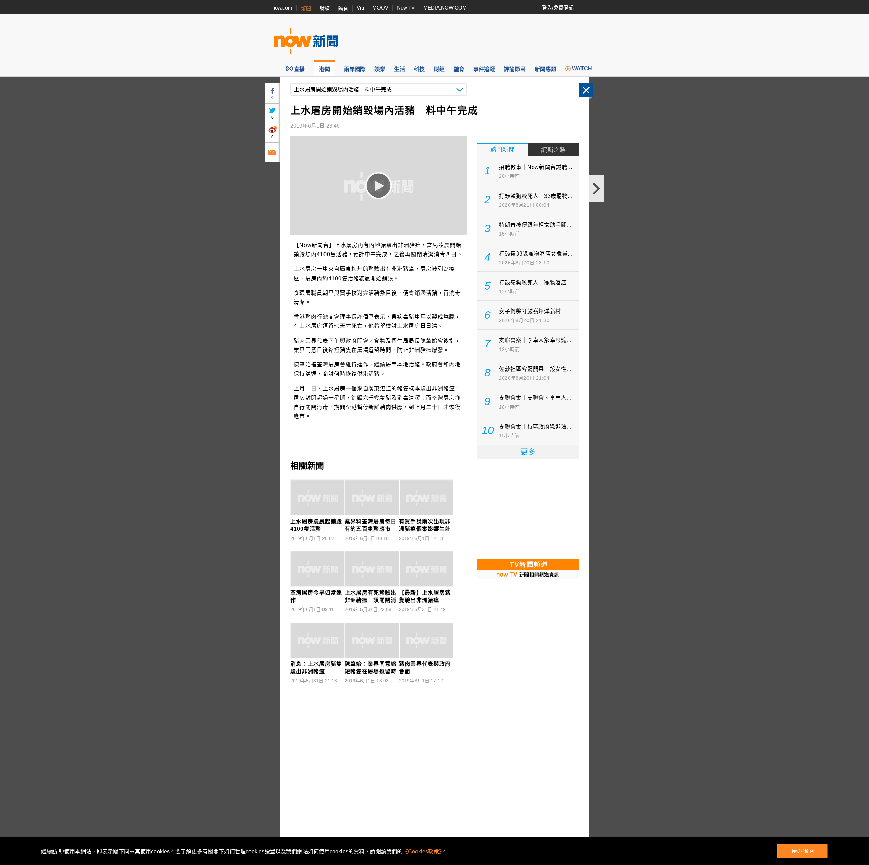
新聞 (306, 9)
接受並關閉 (803, 851)
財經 (324, 9)
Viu (360, 8)
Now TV (406, 8)
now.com (282, 8)
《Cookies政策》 (422, 851)
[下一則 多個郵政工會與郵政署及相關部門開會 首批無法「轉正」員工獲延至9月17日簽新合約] (596, 188)
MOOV (380, 8)
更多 (527, 452)
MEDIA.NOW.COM (445, 8)
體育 (343, 9)
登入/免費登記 (558, 8)
